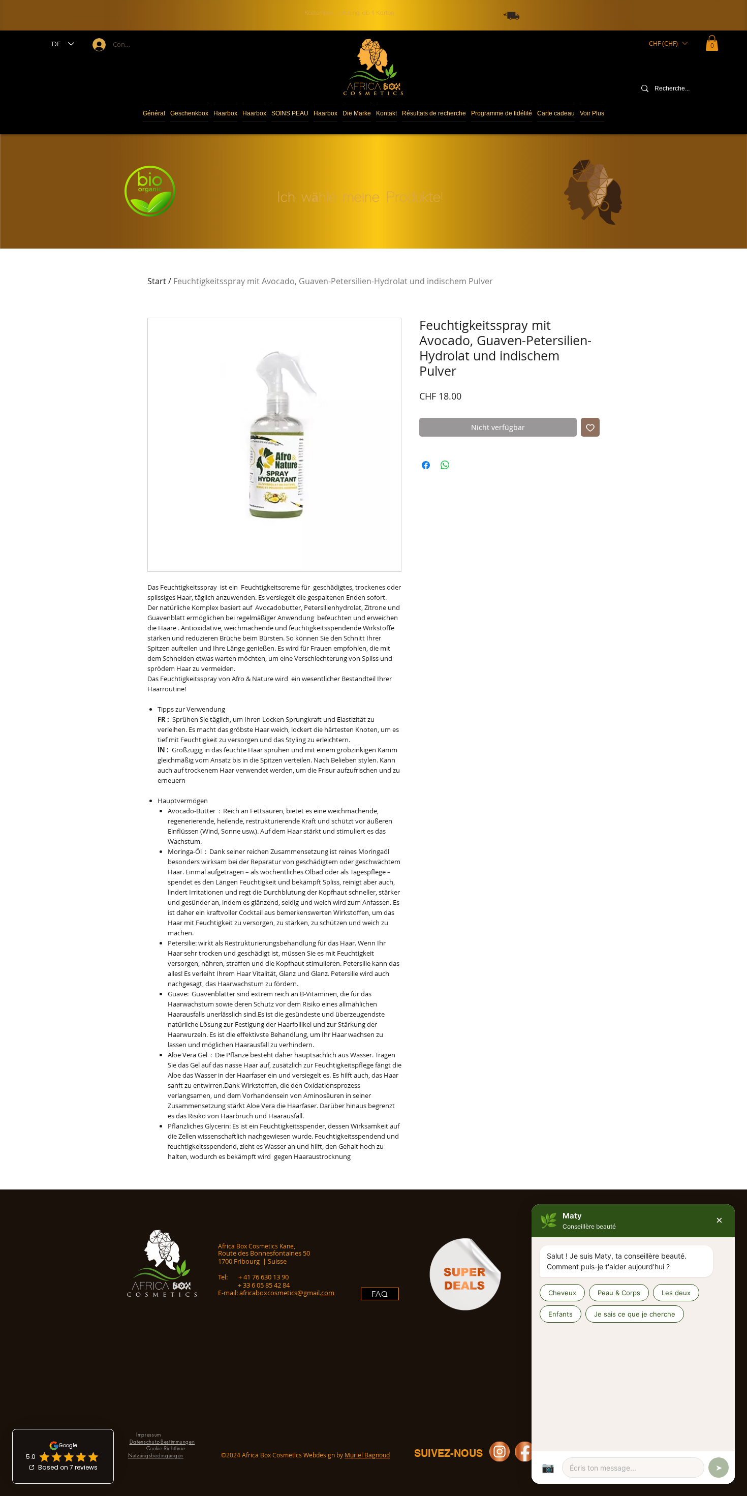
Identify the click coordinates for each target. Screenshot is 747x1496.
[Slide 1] (370, 9)
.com (327, 1292)
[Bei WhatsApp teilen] (445, 465)
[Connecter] (98, 44)
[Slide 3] (381, 9)
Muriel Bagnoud (367, 1455)
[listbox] (668, 43)
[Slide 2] (376, 9)
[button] (668, 43)
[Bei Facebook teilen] (426, 465)
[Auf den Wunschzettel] (590, 427)
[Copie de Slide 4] (365, 9)
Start (156, 281)
